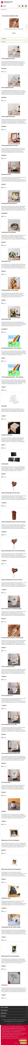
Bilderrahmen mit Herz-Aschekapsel (10, 840)
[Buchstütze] (14, 399)
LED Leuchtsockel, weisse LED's (9, 724)
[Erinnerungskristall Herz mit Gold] (14, 138)
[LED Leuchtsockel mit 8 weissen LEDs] (14, 746)
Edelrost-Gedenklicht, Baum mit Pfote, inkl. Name (13, 521)
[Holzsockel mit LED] (14, 167)
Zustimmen (23, 1042)
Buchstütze (4, 406)
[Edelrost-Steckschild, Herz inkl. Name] (14, 486)
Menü (4, 6)
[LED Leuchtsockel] (14, 775)
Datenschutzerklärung (7, 1038)
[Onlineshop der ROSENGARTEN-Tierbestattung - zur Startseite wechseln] (7, 2)
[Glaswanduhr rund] (14, 254)
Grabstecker (4, 985)
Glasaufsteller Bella (6, 319)
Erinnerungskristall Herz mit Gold (9, 145)
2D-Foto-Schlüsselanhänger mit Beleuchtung (14, 29)
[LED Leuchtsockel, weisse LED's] (14, 717)
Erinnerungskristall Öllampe (8, 116)
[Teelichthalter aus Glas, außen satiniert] (14, 920)
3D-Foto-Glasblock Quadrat (8, 666)
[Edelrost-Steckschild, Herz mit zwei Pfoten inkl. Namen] (14, 573)
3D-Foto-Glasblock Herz (7, 695)
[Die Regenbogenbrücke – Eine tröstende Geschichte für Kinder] (14, 341)
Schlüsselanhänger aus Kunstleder (9, 290)
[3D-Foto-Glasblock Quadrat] (14, 660)
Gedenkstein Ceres (6, 898)
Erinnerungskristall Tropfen (8, 58)
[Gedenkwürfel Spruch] (14, 428)
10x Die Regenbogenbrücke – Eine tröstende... (12, 377)
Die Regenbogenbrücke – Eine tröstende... (11, 348)
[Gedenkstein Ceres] (14, 891)
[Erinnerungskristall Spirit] (14, 80)
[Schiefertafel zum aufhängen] (14, 225)
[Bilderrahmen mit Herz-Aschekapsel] (14, 833)
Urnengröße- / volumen (10, 1023)
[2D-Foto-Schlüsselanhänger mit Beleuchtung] (14, 23)
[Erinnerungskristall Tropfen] (14, 52)
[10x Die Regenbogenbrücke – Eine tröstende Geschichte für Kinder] (14, 370)
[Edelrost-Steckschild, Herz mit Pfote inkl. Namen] (14, 544)
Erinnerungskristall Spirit (7, 87)
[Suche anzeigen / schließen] (19, 6)
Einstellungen (22, 1040)
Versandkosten (21, 1019)
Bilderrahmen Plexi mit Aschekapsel (10, 956)
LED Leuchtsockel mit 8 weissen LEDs (10, 753)
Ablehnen (16, 1043)
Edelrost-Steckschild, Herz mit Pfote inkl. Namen (13, 550)
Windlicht (3, 811)
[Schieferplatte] (14, 457)
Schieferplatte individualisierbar (9, 203)
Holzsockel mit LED (6, 174)
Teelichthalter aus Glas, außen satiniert (11, 927)
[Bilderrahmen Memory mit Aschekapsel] (14, 862)
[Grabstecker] (14, 978)
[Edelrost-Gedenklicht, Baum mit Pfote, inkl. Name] (14, 515)
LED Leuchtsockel (5, 782)
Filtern (4, 38)
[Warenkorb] (25, 6)
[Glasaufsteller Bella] (14, 312)
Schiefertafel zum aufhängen (8, 232)
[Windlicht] (14, 804)
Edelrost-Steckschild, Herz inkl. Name (10, 493)
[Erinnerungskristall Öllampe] (14, 109)
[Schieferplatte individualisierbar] (14, 196)
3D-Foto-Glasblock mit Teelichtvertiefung (11, 608)
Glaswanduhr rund (5, 261)
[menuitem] (3, 6)
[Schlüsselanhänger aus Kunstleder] (14, 283)
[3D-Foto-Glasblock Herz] (14, 688)
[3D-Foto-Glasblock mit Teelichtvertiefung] (14, 602)
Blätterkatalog (19, 1023)
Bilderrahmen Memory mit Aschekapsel (11, 869)
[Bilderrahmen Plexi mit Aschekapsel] (14, 949)
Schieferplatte (4, 464)
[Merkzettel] (22, 6)
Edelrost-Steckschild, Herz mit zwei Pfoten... (12, 579)
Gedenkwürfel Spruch (6, 435)
